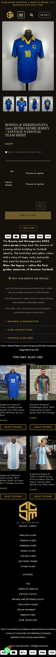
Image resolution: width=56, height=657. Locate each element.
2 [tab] (25, 94)
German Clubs (28, 545)
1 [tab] (21, 94)
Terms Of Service (28, 588)
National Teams (13, 345)
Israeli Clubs (28, 550)
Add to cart (28, 215)
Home (3, 345)
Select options (13, 427)
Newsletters (28, 614)
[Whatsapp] (7, 650)
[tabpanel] (28, 56)
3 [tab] (30, 94)
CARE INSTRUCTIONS (20, 329)
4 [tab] (34, 94)
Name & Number (8, 183)
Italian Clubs (28, 556)
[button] (21, 14)
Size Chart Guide (28, 604)
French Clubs (28, 540)
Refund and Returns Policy (28, 599)
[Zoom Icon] (28, 56)
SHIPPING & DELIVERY (21, 338)
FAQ (28, 583)
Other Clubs (28, 566)
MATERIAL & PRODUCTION (23, 321)
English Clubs (28, 535)
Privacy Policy (28, 594)
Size (11, 171)
